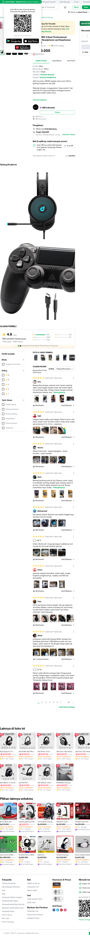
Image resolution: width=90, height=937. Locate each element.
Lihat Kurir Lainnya (68, 134)
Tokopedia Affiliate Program (12, 897)
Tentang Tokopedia (49, 2)
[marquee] (54, 27)
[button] (79, 12)
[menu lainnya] (73, 378)
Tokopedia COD (33, 887)
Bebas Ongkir (32, 890)
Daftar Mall (31, 902)
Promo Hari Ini (7, 915)
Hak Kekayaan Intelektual (11, 887)
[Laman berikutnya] (72, 702)
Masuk (76, 7)
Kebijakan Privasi (33, 918)
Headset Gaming (47, 17)
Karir (3, 890)
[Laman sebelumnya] (34, 702)
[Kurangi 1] (83, 36)
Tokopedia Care (33, 911)
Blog (3, 894)
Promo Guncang (8, 922)
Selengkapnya (59, 392)
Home (2, 17)
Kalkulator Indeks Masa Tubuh (13, 908)
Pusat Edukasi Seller (34, 899)
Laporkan (71, 156)
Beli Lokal (5, 918)
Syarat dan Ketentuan (35, 915)
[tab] (41, 60)
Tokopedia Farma (8, 911)
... (64, 702)
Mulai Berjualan (65, 2)
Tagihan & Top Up (33, 883)
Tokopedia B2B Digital (10, 901)
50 (69, 702)
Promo (76, 2)
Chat (86, 52)
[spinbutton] (87, 36)
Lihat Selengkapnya (40, 100)
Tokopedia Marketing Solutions (13, 904)
